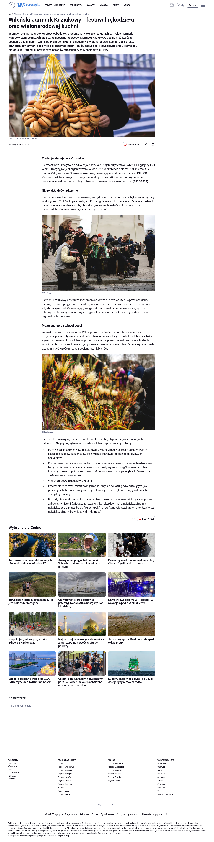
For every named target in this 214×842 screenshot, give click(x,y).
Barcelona (161, 763)
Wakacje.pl (12, 766)
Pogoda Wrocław (65, 770)
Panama (161, 787)
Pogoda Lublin (64, 787)
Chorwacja (162, 767)
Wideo (127, 5)
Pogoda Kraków (64, 777)
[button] (180, 5)
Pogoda (61, 763)
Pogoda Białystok (115, 774)
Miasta (104, 5)
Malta (159, 770)
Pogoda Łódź (63, 791)
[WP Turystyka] (31, 5)
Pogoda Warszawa (66, 767)
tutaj (67, 836)
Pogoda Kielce (64, 794)
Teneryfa (161, 781)
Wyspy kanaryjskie (165, 794)
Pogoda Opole (114, 781)
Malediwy (161, 774)
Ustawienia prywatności (155, 814)
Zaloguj (192, 5)
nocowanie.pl (13, 772)
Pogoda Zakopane (65, 774)
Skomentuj (133, 144)
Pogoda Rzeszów (115, 770)
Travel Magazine (55, 5)
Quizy (116, 5)
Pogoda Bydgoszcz (116, 767)
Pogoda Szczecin (65, 784)
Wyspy (91, 5)
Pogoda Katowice (115, 763)
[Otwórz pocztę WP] (171, 5)
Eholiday (11, 779)
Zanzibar (161, 784)
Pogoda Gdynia (114, 777)
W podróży (76, 5)
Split (159, 791)
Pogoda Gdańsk (64, 781)
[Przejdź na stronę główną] (12, 7)
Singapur (161, 777)
